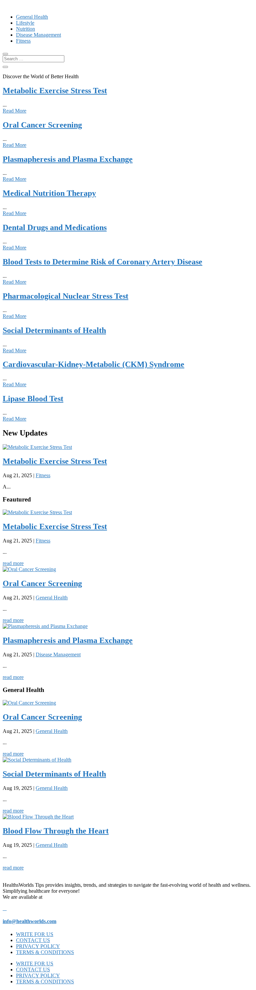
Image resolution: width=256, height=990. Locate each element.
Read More (14, 111)
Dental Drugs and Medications (55, 227)
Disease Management (38, 35)
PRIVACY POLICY (38, 946)
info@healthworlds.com (29, 921)
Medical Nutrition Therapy (49, 193)
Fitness (23, 41)
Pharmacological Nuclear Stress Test (65, 296)
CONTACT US (33, 940)
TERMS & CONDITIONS (45, 952)
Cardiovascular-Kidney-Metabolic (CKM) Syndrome (93, 364)
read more (13, 563)
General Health (32, 17)
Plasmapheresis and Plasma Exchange (68, 159)
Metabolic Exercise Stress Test (55, 90)
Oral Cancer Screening (42, 125)
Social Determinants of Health (54, 330)
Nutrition (25, 29)
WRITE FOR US (34, 934)
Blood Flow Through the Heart (56, 830)
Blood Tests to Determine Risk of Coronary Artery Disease (102, 261)
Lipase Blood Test (33, 398)
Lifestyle (25, 23)
